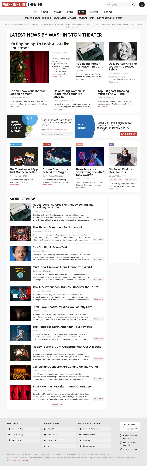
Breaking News (32, 18)
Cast (91, 18)
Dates (70, 12)
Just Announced (105, 18)
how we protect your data (57, 130)
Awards (72, 18)
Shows (44, 12)
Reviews (94, 12)
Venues (57, 12)
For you (108, 12)
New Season (60, 18)
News (81, 12)
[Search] (134, 4)
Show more (57, 404)
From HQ (46, 18)
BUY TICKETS (126, 134)
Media (119, 18)
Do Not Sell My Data (20, 460)
